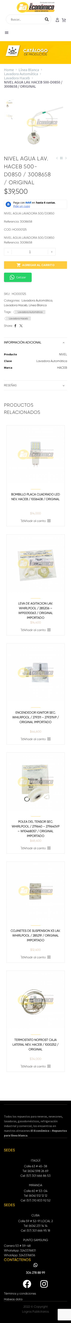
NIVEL (63, 354)
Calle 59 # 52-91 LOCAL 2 (35, 1221)
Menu (6, 32)
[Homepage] (36, 7)
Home (9, 69)
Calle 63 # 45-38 (35, 1166)
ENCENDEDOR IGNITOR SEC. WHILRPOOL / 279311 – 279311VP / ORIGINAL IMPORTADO (35, 717)
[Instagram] (44, 1284)
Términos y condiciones (20, 1293)
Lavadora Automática (21, 73)
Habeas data (13, 1299)
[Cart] (64, 20)
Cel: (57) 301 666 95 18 (35, 1230)
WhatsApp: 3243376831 (20, 1250)
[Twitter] (21, 325)
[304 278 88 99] (35, 1265)
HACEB (62, 367)
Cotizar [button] (21, 277)
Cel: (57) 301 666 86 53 (35, 1175)
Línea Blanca (29, 69)
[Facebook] (15, 325)
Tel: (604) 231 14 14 (35, 1226)
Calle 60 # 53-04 (35, 1191)
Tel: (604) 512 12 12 (35, 1195)
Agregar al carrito (35, 265)
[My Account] (57, 20)
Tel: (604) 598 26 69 (35, 1171)
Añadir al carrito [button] (35, 521)
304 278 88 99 (35, 1272)
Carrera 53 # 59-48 (17, 1245)
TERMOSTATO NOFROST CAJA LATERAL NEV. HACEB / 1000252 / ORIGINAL (35, 1044)
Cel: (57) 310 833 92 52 (35, 1200)
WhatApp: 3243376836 (19, 1255)
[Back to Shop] (61, 158)
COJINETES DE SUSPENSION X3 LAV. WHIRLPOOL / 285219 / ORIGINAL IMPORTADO (35, 935)
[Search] (46, 19)
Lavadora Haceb (17, 78)
